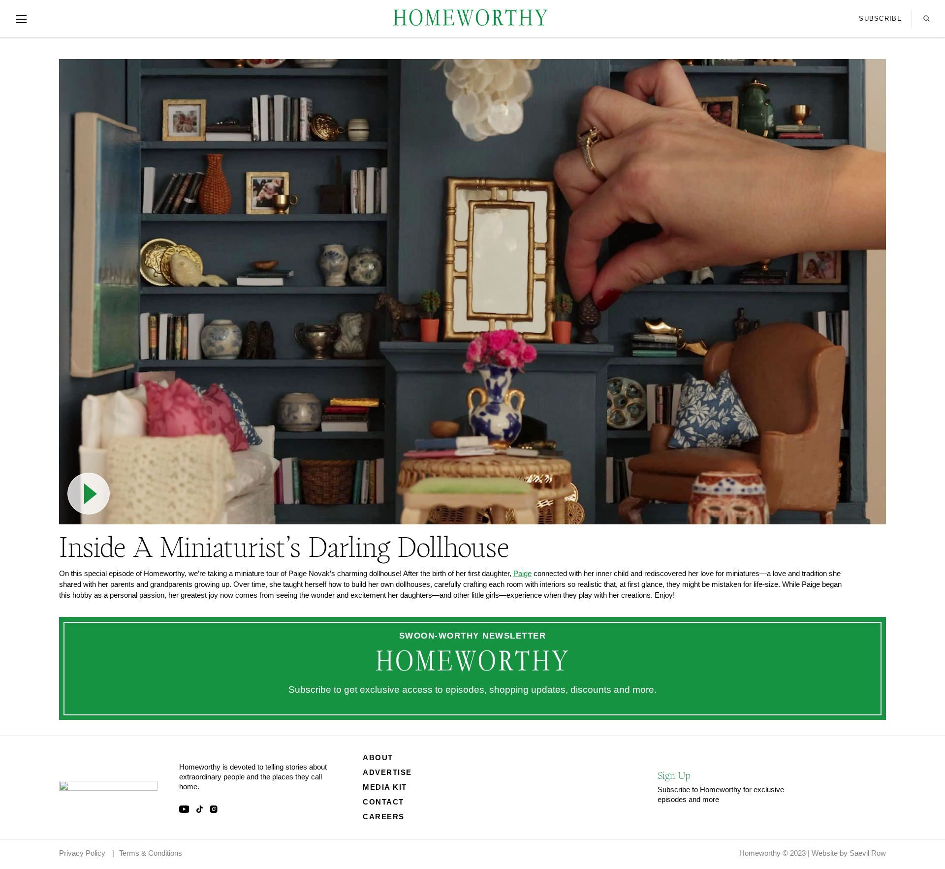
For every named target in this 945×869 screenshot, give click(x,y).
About (378, 757)
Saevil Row (868, 853)
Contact (383, 802)
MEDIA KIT (385, 787)
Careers (384, 816)
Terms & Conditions (150, 853)
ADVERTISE (387, 772)
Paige (522, 573)
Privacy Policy (82, 853)
